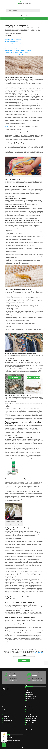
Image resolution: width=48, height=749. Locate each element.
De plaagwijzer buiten (31, 698)
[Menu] (6, 732)
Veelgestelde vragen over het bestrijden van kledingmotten (16, 54)
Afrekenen (6, 714)
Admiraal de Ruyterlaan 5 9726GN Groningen (11, 740)
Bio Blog (5, 718)
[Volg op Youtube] (6, 689)
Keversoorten (29, 729)
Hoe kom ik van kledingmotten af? (11, 41)
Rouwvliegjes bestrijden (31, 714)
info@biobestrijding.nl (7, 742)
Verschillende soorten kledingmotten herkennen (14, 48)
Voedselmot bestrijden (31, 718)
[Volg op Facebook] (3, 689)
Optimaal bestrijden (8, 720)
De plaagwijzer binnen (31, 696)
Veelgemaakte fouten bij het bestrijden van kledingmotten (16, 52)
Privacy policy (29, 692)
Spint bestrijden (30, 724)
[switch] (4, 740)
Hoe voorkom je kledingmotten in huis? (12, 45)
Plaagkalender (29, 700)
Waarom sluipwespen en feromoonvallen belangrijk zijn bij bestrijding (18, 50)
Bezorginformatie (30, 694)
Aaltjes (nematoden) (30, 709)
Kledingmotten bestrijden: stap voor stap (13, 39)
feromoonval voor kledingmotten (14, 115)
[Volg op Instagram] (9, 689)
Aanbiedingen (7, 716)
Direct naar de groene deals (25, 3)
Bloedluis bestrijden (30, 722)
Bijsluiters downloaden (31, 703)
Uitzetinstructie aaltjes (31, 711)
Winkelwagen (6, 711)
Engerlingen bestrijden (31, 716)
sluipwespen (7, 126)
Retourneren (6, 722)
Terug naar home (25, 1)
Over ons (28, 687)
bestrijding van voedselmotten (23, 372)
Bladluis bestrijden (30, 727)
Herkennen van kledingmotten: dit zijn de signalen (15, 43)
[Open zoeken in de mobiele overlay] (23, 10)
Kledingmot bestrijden (31, 720)
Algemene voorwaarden (31, 690)
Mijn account (21, 15)
